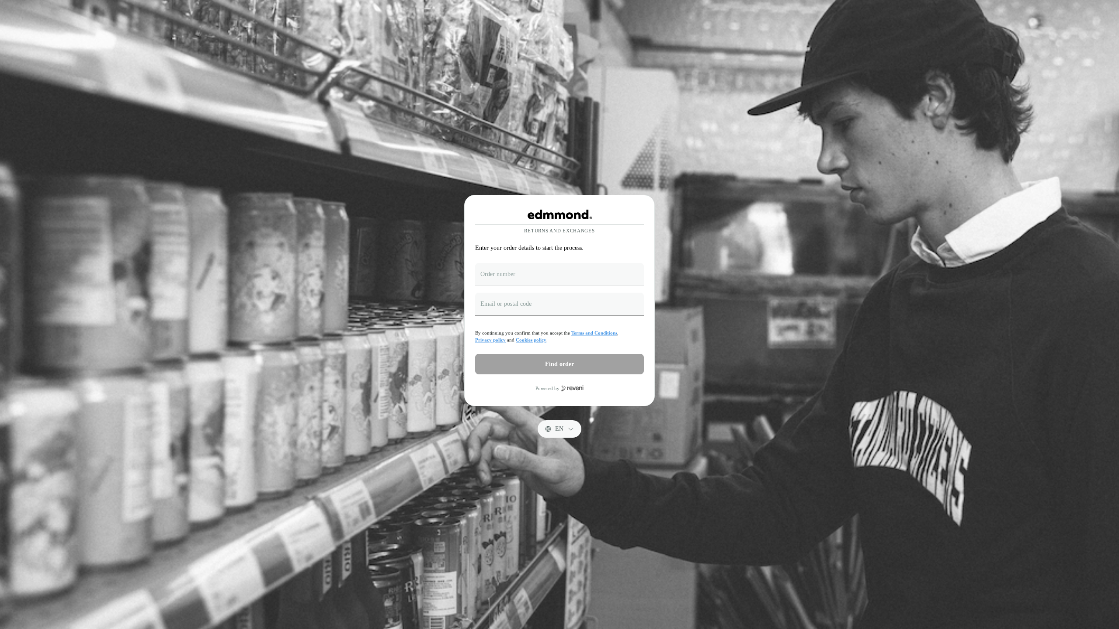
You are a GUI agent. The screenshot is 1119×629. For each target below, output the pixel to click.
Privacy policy (490, 339)
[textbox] (559, 274)
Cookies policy (531, 339)
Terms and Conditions (594, 332)
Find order (559, 364)
